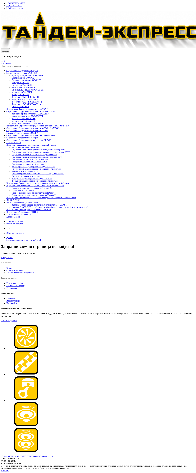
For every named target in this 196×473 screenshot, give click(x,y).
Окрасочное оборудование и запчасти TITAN (27, 130)
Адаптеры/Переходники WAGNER (28, 75)
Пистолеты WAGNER (22, 85)
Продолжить (7, 257)
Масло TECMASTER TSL (23, 118)
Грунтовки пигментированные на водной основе (34, 154)
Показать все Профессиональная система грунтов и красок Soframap (37, 183)
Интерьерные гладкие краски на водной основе (33, 166)
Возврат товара (13, 301)
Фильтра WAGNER (20, 94)
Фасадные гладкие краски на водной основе (32, 178)
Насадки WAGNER (20, 82)
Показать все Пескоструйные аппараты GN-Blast (28, 209)
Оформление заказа (15, 233)
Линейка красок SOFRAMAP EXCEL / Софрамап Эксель (38, 174)
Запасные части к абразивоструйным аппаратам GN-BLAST (39, 205)
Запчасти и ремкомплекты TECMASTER (30, 114)
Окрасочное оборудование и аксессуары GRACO (28, 140)
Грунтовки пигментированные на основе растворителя (37, 157)
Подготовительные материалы (26, 176)
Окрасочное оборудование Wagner (22, 70)
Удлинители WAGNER (22, 92)
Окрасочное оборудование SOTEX (22, 212)
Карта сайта (11, 303)
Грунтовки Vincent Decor (23, 190)
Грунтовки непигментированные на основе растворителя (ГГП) (41, 152)
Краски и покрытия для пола (25, 171)
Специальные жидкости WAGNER (27, 90)
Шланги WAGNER (20, 106)
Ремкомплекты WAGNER (23, 87)
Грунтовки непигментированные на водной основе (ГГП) (38, 150)
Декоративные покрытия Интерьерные (29, 162)
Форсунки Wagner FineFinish (25, 99)
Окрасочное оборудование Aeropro (22, 138)
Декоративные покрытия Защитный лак (30, 159)
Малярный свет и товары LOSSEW (22, 133)
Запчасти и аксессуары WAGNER (21, 73)
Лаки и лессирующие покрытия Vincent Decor (32, 193)
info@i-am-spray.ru (14, 8)
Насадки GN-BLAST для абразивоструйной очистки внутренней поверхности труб (50, 207)
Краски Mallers (13, 217)
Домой (9, 237)
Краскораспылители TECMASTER (28, 116)
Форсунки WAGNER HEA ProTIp (27, 102)
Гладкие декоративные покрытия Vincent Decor (33, 188)
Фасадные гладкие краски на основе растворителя (34, 181)
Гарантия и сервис (14, 283)
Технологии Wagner (15, 285)
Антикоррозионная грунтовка (25, 147)
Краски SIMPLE (13, 142)
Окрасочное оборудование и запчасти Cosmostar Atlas (30, 135)
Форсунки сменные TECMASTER (27, 123)
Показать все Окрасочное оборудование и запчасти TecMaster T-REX (37, 126)
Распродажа (11, 288)
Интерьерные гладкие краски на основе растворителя (36, 169)
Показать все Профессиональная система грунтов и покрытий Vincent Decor (41, 197)
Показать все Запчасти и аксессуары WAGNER (27, 109)
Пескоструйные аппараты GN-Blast (22, 202)
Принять (5, 471)
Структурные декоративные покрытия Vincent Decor (36, 195)
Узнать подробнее (9, 320)
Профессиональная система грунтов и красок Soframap (31, 145)
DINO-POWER (13, 200)
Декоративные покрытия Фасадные (28, 164)
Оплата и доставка (14, 270)
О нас (9, 268)
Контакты (10, 298)
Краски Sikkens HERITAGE (19, 214)
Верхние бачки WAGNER (23, 78)
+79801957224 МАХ (15, 3)
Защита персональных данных (20, 273)
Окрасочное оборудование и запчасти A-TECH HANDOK (32, 128)
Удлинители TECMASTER (24, 121)
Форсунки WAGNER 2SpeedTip (26, 97)
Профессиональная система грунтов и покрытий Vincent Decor (35, 186)
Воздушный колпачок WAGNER (26, 80)
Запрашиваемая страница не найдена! (23, 240)
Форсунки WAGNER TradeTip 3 (26, 104)
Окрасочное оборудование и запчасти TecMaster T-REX (31, 111)
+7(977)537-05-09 (14, 6)
